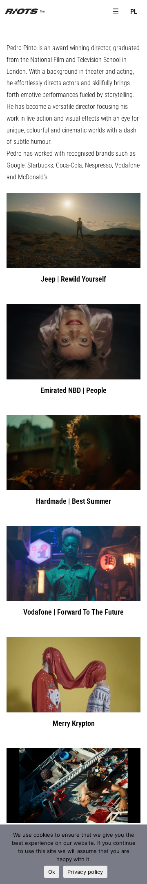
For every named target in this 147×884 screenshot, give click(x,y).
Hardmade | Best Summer (73, 501)
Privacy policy (85, 872)
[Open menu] (115, 11)
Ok (52, 872)
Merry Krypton (74, 723)
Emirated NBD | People (73, 390)
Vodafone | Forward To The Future (73, 612)
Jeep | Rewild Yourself (73, 279)
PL (133, 11)
